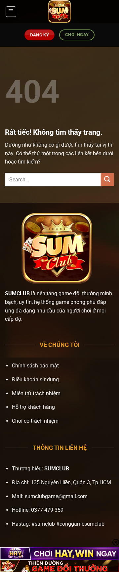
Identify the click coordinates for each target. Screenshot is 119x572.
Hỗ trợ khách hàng (33, 407)
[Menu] (11, 11)
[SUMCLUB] (59, 11)
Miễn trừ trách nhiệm (36, 393)
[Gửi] (107, 179)
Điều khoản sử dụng (35, 379)
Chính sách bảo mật (35, 365)
